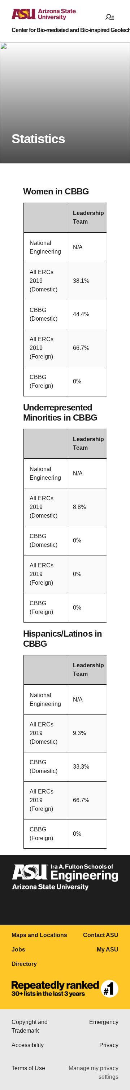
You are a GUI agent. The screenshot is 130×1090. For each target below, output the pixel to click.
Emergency (103, 1022)
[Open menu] (109, 17)
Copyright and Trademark (30, 1026)
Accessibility (28, 1045)
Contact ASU (100, 935)
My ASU (107, 949)
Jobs (18, 949)
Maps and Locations (39, 935)
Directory (24, 964)
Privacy (108, 1045)
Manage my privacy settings (93, 1072)
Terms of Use (28, 1068)
